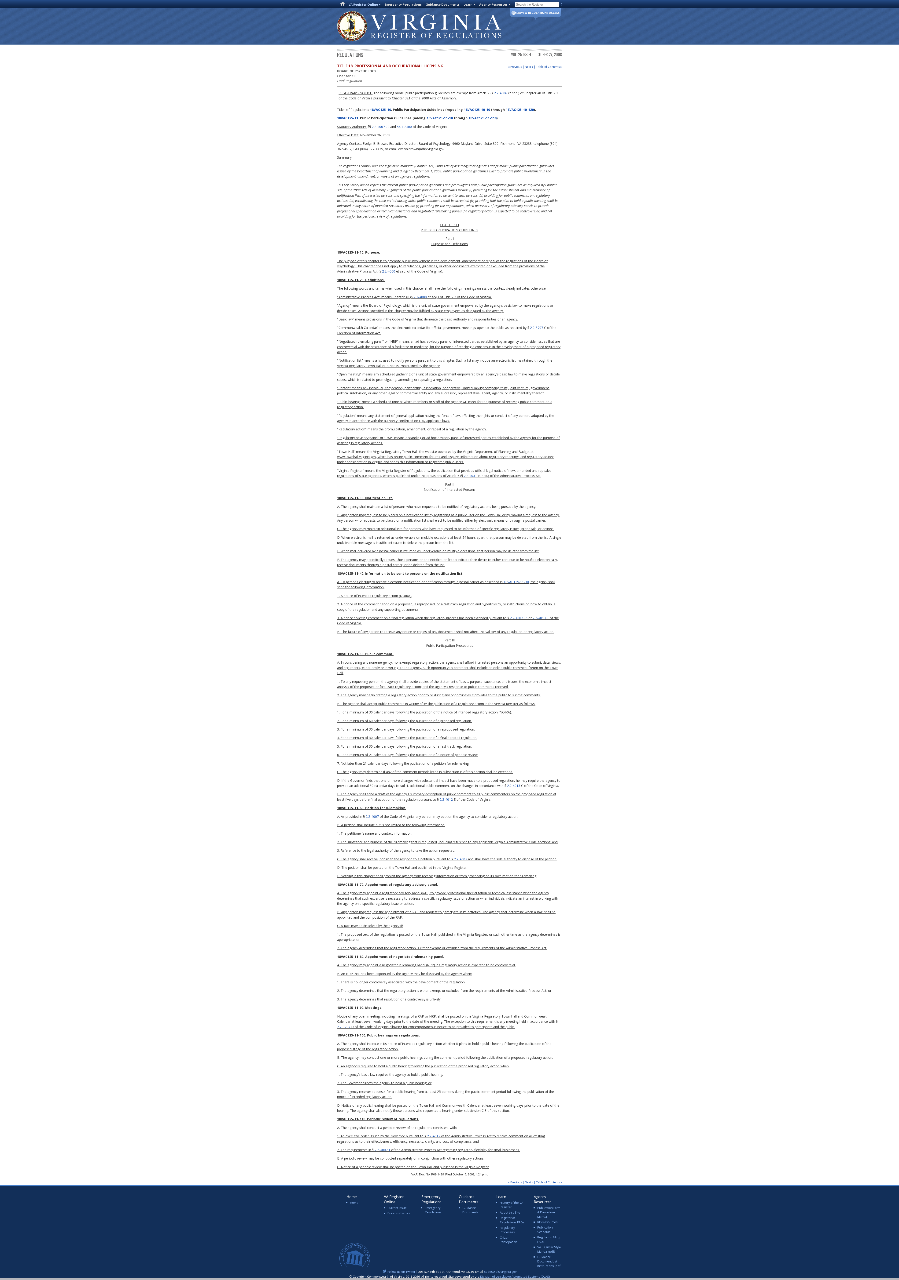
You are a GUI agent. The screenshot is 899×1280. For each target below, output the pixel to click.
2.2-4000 (388, 271)
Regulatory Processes (507, 1229)
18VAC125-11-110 (482, 118)
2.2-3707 (536, 327)
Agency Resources (493, 4)
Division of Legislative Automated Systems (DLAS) (515, 1276)
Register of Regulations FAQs (512, 1220)
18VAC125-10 (380, 109)
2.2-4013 (539, 618)
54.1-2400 (404, 126)
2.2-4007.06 (518, 618)
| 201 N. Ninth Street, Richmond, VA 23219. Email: (452, 1271)
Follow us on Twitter (401, 1271)
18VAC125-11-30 (516, 582)
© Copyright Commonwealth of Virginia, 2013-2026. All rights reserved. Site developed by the (449, 1276)
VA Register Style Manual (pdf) (549, 1249)
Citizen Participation (508, 1239)
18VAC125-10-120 (520, 109)
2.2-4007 (372, 816)
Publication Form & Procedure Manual (548, 1212)
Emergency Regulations (403, 4)
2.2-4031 (470, 475)
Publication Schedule (545, 1229)
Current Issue (397, 1208)
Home (354, 1202)
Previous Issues (398, 1213)
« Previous (515, 67)
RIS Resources (547, 1222)
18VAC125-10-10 (477, 109)
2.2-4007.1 (382, 1150)
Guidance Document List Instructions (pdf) (549, 1261)
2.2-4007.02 (380, 126)
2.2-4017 (433, 1136)
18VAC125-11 (347, 118)
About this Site (510, 1212)
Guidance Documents (443, 4)
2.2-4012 (446, 799)
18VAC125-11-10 (440, 118)
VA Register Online (363, 4)
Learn (468, 4)
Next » (529, 67)
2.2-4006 (500, 93)
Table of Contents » (549, 67)
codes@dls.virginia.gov (500, 1271)
